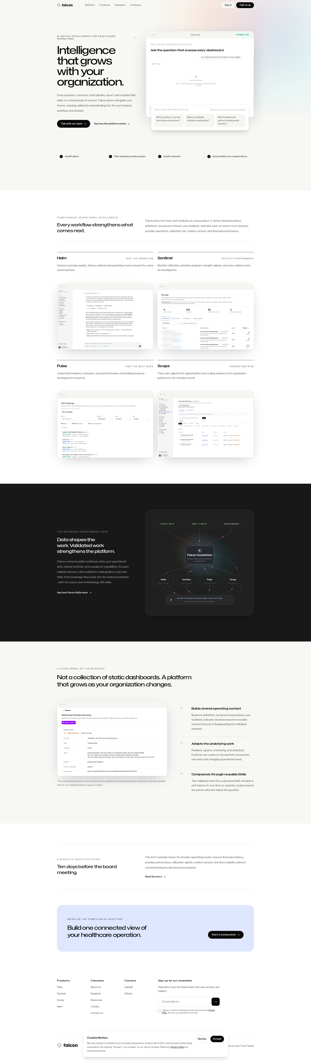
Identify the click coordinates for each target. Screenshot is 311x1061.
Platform (90, 5)
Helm (60, 1007)
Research (120, 5)
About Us (96, 987)
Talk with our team (71, 124)
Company (135, 5)
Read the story (153, 877)
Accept (217, 1039)
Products (104, 5)
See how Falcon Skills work (72, 593)
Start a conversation (224, 935)
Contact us (97, 1013)
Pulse (60, 987)
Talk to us (245, 5)
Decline (202, 1039)
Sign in (228, 5)
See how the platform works (110, 124)
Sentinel (61, 994)
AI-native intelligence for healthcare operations (86, 37)
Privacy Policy (178, 1047)
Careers (95, 1007)
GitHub (128, 994)
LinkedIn (128, 987)
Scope (60, 1000)
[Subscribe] (216, 1002)
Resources (96, 1000)
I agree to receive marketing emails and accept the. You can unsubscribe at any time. (188, 1011)
